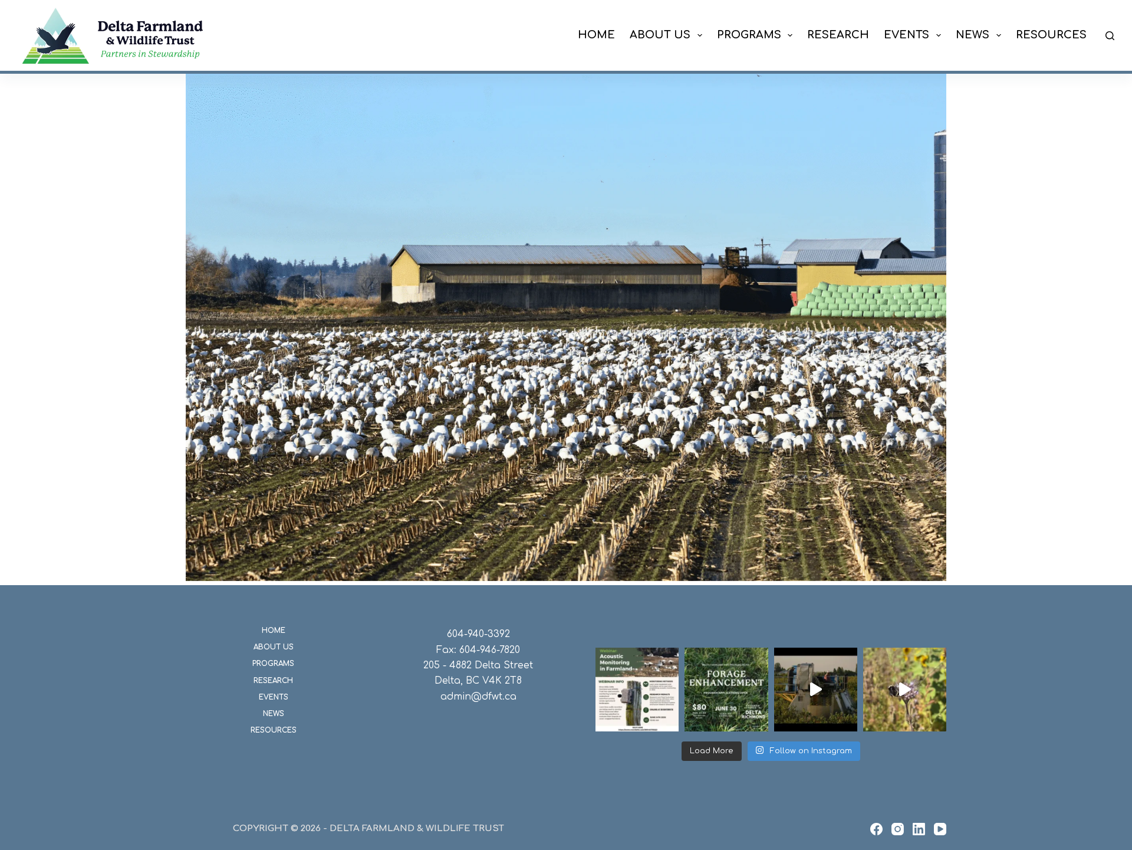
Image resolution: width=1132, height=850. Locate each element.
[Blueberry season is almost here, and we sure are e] (815, 689)
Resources (1051, 35)
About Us (660, 35)
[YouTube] (940, 829)
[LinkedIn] (919, 829)
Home (596, 35)
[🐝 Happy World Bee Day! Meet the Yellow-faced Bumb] (904, 689)
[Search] (1109, 35)
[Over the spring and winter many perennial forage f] (726, 689)
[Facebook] (876, 829)
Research (838, 35)
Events (906, 35)
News (972, 35)
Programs (749, 35)
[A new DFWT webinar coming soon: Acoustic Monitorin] (637, 689)
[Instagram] (897, 829)
